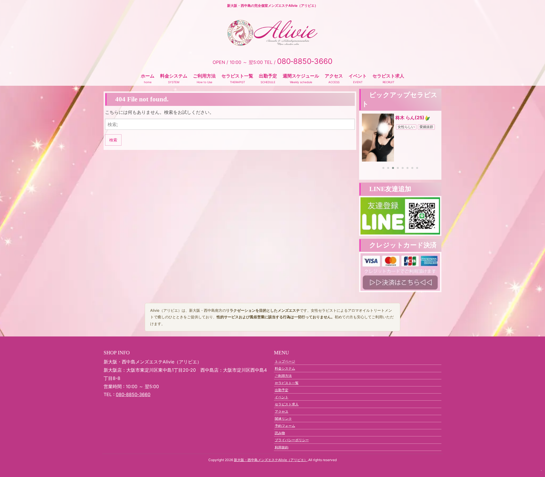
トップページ (285, 361)
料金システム (173, 76)
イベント (358, 76)
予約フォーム (285, 425)
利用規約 (281, 447)
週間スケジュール (301, 76)
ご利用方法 (204, 76)
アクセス (334, 76)
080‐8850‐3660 (133, 394)
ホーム (147, 76)
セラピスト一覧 (237, 76)
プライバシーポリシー (292, 440)
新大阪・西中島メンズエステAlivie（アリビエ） (270, 460)
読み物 (280, 433)
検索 (113, 139)
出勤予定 (268, 76)
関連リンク (283, 418)
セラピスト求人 (388, 76)
